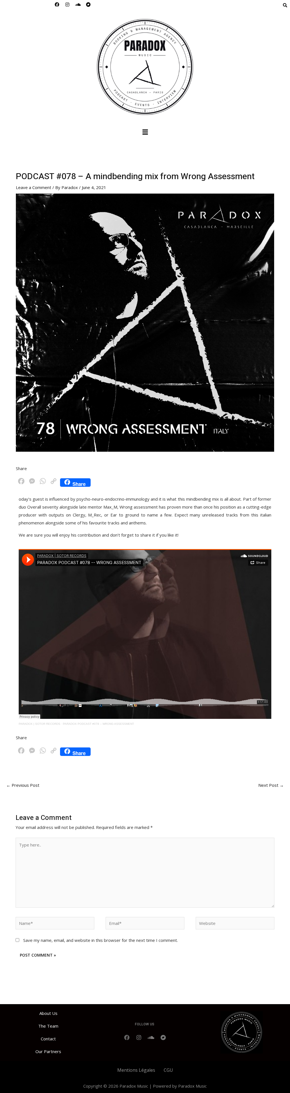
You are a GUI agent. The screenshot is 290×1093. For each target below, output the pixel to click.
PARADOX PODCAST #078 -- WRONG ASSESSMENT (98, 723)
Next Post (271, 785)
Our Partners (48, 1051)
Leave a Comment (33, 187)
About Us (48, 1013)
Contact (48, 1038)
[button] (145, 132)
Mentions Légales (136, 1070)
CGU (168, 1070)
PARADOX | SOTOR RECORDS (39, 723)
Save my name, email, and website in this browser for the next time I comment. (100, 940)
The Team (48, 1026)
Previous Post (22, 785)
